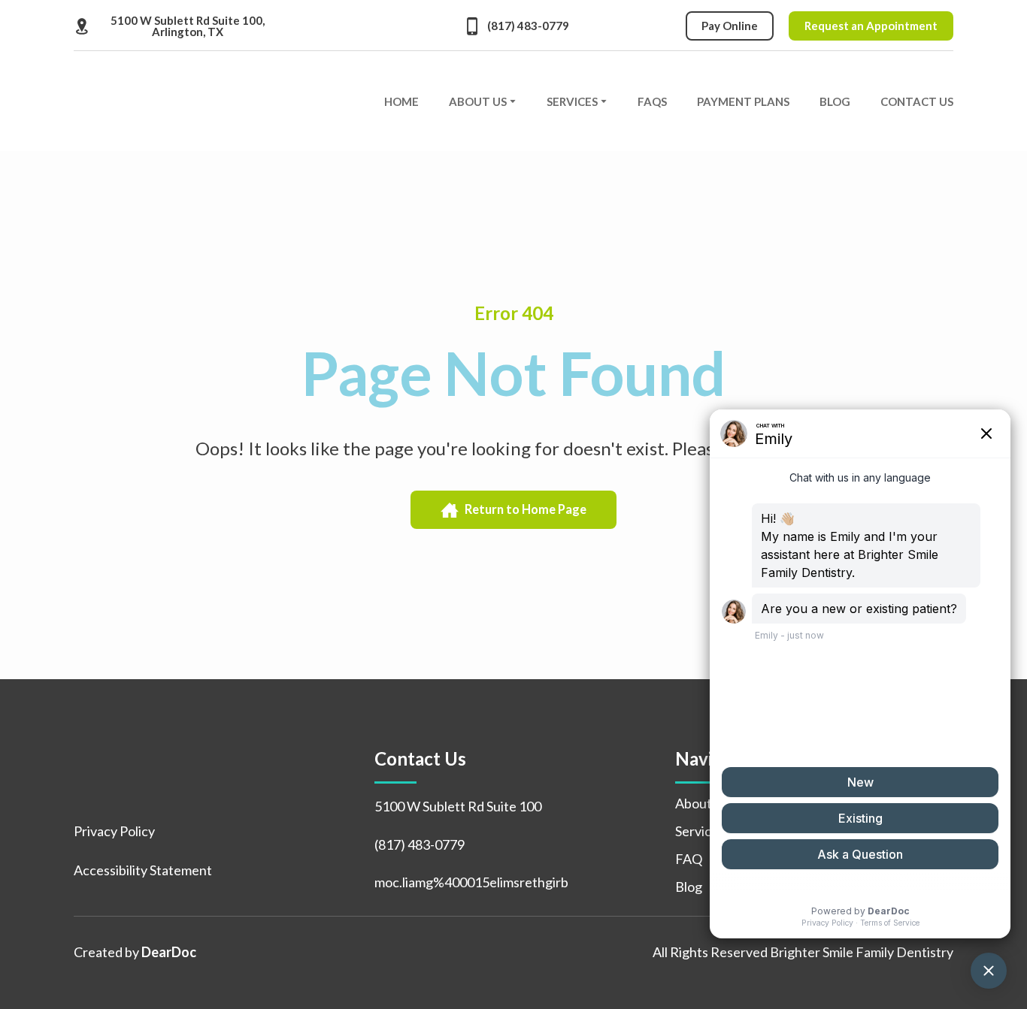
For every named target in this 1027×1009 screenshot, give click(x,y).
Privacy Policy (114, 831)
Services (700, 831)
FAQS (652, 101)
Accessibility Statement (143, 870)
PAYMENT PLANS (743, 101)
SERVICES (572, 101)
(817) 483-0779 (419, 844)
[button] (175, 26)
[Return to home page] (178, 101)
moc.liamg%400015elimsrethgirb (471, 882)
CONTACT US (916, 101)
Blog (688, 886)
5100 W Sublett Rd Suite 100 (457, 806)
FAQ (688, 858)
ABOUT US (478, 101)
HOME (401, 101)
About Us (702, 803)
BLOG (834, 101)
